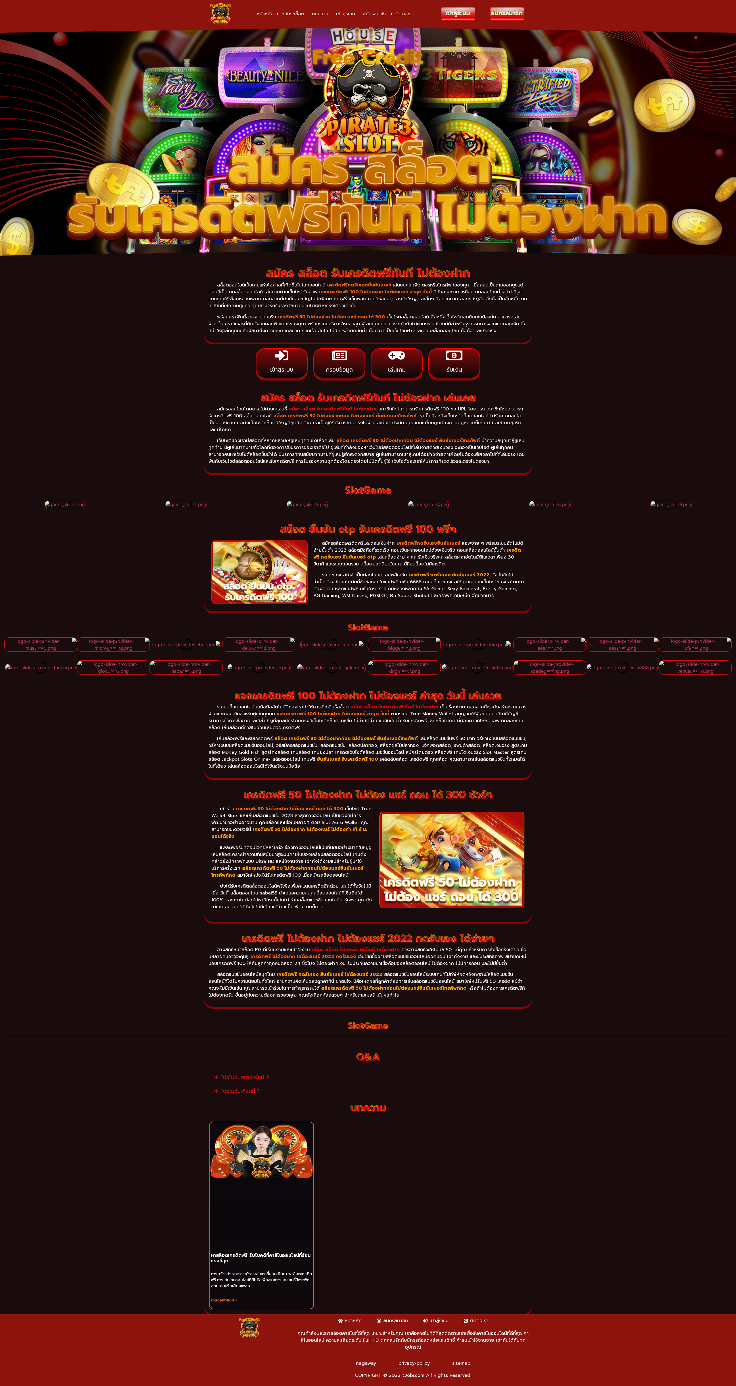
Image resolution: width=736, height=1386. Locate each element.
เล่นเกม (397, 369)
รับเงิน (454, 369)
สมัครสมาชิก (375, 13)
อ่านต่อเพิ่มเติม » (224, 1300)
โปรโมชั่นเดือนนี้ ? (240, 1091)
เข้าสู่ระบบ (345, 13)
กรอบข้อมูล (339, 369)
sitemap (461, 1363)
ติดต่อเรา (404, 13)
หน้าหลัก (265, 13)
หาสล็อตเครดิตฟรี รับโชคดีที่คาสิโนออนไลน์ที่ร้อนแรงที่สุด (260, 1258)
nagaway (366, 1363)
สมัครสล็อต (292, 13)
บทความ (320, 13)
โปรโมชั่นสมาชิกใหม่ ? (245, 1077)
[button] (10, 502)
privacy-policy (414, 1363)
